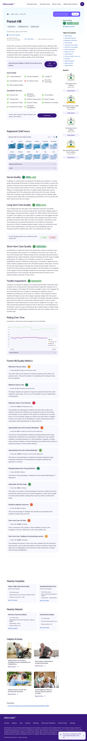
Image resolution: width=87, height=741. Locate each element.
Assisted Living (45, 4)
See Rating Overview (69, 26)
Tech (21, 723)
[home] (9, 4)
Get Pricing (49, 64)
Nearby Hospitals (69, 61)
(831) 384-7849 (44, 627)
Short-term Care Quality (71, 47)
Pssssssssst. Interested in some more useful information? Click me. (72, 735)
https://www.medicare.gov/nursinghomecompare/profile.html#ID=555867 (28, 705)
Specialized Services (70, 38)
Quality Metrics (68, 54)
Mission (14, 723)
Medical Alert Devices (70, 4)
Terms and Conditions (48, 723)
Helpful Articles (68, 65)
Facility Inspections (69, 49)
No (53, 237)
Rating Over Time (69, 51)
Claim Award (71, 90)
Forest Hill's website (14, 35)
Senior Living (56, 4)
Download (75, 14)
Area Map (67, 58)
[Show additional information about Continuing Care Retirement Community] (51, 77)
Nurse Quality (68, 42)
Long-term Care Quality (71, 45)
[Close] (83, 735)
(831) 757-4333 (12, 600)
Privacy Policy (62, 723)
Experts (27, 723)
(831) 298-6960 (29, 39)
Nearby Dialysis (68, 63)
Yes (45, 237)
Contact (6, 723)
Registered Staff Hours (70, 40)
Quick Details (68, 36)
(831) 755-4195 (44, 600)
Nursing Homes (32, 4)
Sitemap (72, 723)
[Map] (33, 566)
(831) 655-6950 (12, 628)
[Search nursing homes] (82, 4)
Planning (35, 723)
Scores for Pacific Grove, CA (72, 56)
